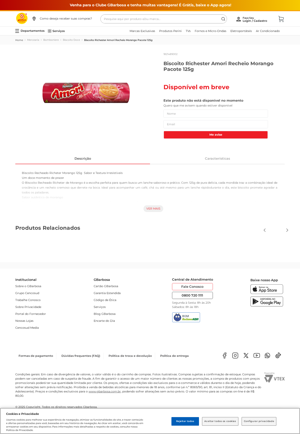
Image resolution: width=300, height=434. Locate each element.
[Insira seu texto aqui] (267, 356)
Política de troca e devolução (130, 356)
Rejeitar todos (185, 421)
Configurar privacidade (259, 421)
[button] (62, 18)
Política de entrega (174, 356)
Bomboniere (51, 39)
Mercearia (33, 39)
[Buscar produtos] (223, 19)
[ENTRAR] (255, 19)
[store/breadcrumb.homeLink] (19, 40)
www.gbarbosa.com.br (105, 391)
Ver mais (153, 208)
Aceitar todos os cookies (220, 421)
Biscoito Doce (71, 39)
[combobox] (163, 18)
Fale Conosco (192, 287)
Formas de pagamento (36, 356)
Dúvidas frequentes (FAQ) (80, 356)
